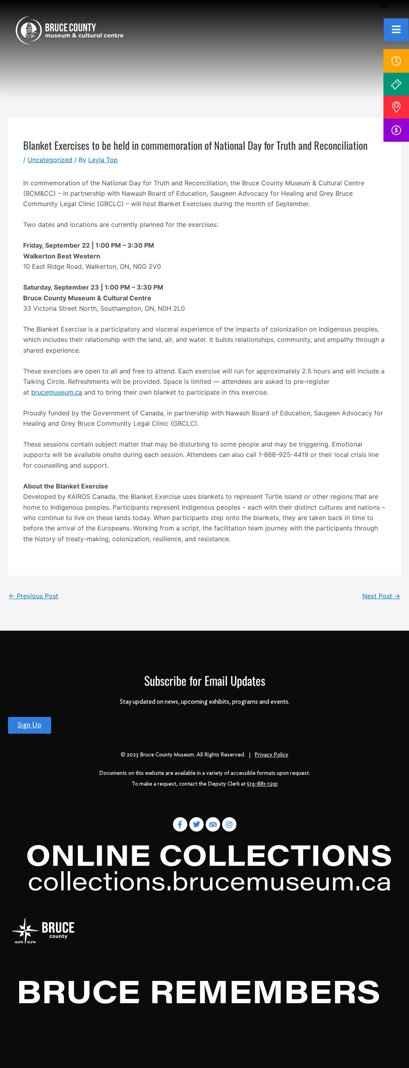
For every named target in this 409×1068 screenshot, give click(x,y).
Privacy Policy (271, 755)
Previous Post (33, 596)
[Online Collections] (210, 866)
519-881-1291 (262, 784)
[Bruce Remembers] (198, 994)
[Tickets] (396, 84)
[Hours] (396, 61)
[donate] (396, 130)
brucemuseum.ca (56, 392)
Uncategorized (50, 160)
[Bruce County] (43, 931)
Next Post (381, 596)
